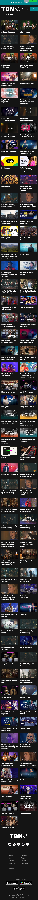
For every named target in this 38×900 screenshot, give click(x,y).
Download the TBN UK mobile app (19, 2)
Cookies (24, 855)
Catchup (12, 863)
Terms (23, 860)
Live (10, 858)
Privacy (23, 858)
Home (11, 855)
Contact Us (25, 863)
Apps (10, 866)
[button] (26, 9)
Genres (3, 14)
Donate (11, 868)
